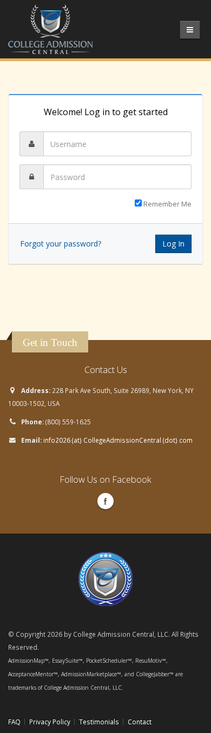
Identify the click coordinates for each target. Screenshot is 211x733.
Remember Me (167, 204)
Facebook (105, 501)
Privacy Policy (49, 721)
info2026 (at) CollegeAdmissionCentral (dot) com (118, 440)
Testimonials (99, 721)
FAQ (14, 721)
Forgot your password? (60, 243)
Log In (173, 243)
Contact (139, 721)
